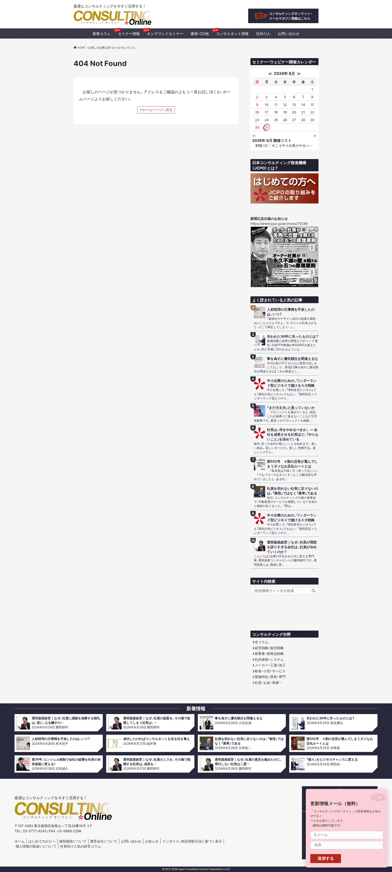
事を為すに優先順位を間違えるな (292, 358)
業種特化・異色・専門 (270, 676)
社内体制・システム (269, 659)
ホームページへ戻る (157, 109)
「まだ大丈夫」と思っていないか (291, 407)
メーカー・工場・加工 (270, 665)
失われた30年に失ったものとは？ (292, 336)
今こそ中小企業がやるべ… (284, 145)
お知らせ (152, 841)
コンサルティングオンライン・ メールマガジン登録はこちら (290, 15)
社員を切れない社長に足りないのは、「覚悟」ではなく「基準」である (292, 491)
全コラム (261, 641)
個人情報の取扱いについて (36, 846)
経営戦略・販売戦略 (269, 647)
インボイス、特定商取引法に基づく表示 (192, 841)
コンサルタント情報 (232, 33)
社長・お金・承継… (268, 682)
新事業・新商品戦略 (269, 653)
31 (267, 127)
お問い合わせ (288, 33)
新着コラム (102, 33)
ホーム (20, 841)
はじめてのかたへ (42, 841)
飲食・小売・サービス (270, 670)
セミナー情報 (129, 33)
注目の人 (263, 33)
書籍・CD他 (200, 33)
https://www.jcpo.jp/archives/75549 (279, 223)
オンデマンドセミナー (165, 33)
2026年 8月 (284, 73)
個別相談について (72, 841)
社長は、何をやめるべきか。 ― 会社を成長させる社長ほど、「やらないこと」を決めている (292, 434)
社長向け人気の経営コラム (80, 846)
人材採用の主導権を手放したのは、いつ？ (291, 312)
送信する (326, 858)
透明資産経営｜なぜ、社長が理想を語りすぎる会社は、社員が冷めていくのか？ (292, 547)
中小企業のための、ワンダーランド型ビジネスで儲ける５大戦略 (292, 383)
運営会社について (103, 841)
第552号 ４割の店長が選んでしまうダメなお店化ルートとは (292, 464)
